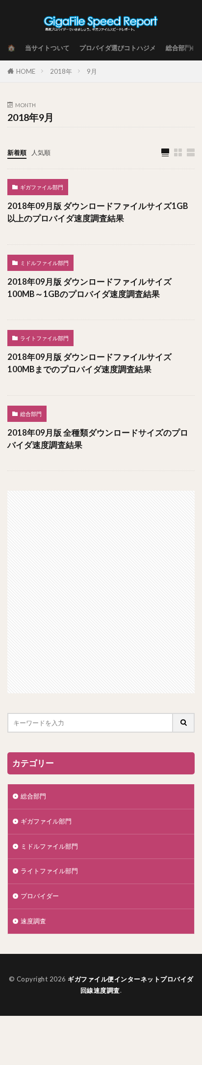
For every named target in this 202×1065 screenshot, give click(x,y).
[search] (184, 723)
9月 (92, 71)
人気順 (40, 152)
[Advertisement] (101, 592)
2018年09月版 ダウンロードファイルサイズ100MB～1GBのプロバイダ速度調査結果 (89, 288)
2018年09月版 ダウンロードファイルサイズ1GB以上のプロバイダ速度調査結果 (97, 212)
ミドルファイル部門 (44, 263)
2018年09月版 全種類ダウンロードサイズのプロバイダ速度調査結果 (97, 439)
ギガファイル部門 (41, 187)
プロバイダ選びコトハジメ (117, 48)
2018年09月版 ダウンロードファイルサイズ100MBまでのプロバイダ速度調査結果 (89, 363)
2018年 (61, 71)
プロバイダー (40, 896)
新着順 (16, 152)
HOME (25, 71)
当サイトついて (47, 48)
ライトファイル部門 (44, 338)
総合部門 (178, 48)
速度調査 (33, 921)
